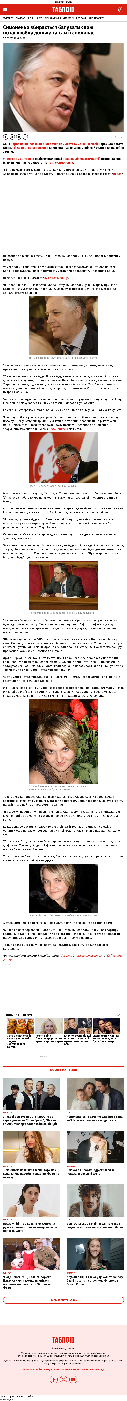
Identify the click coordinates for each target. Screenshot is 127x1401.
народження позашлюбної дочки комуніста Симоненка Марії (54, 144)
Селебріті (8, 18)
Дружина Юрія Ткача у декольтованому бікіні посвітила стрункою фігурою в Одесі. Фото (95, 1280)
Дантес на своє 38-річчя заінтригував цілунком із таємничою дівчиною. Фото (95, 1225)
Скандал (20, 18)
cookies (29, 1396)
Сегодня (66, 955)
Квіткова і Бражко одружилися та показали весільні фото (91, 1171)
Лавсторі (68, 18)
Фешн (31, 18)
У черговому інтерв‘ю (18, 159)
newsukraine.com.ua (87, 955)
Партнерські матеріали (75, 1369)
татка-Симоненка (60, 163)
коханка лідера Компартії (81, 159)
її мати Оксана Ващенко (31, 148)
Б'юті (39, 18)
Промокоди (97, 1369)
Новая (117, 174)
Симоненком (57, 429)
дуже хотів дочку (56, 278)
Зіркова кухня (53, 18)
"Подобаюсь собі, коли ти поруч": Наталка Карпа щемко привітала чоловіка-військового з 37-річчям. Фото (27, 1282)
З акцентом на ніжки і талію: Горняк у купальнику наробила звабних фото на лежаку (31, 1173)
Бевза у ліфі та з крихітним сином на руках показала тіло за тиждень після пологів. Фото (30, 1227)
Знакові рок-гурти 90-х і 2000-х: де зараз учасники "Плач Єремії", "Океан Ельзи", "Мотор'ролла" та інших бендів (30, 1120)
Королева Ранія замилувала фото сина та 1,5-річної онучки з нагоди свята (95, 1118)
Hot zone (81, 18)
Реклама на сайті (32, 1369)
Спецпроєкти (96, 18)
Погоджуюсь (7, 1399)
